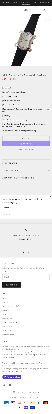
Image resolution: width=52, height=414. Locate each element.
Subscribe (11, 285)
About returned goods (9, 322)
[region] (26, 238)
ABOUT (5, 302)
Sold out (26, 138)
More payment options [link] (26, 149)
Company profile (8, 334)
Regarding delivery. (26, 239)
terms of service (7, 326)
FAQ (4, 314)
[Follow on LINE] (10, 385)
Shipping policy (7, 318)
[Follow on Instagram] (3, 385)
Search (4, 298)
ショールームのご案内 (10, 306)
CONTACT (6, 310)
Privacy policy (7, 330)
